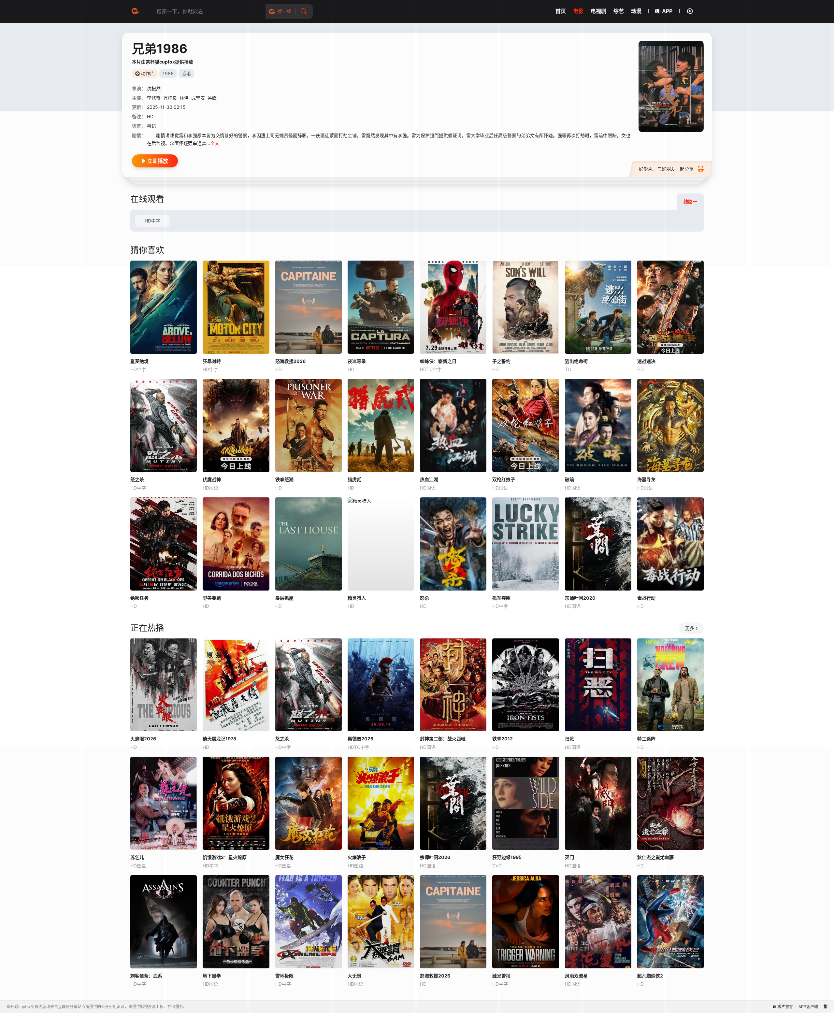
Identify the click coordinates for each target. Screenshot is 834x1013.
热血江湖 (429, 479)
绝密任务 (139, 598)
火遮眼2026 (143, 738)
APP (667, 11)
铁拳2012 (502, 738)
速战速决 (646, 361)
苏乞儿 (137, 857)
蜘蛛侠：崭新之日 (438, 361)
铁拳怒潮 (284, 479)
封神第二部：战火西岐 (443, 738)
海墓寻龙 (646, 479)
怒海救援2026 (290, 361)
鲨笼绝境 (139, 361)
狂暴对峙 (212, 361)
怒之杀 (137, 479)
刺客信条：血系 (146, 975)
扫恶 (569, 738)
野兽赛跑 (212, 598)
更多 (689, 628)
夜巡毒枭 (357, 361)
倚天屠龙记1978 (219, 738)
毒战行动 (646, 598)
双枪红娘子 (503, 479)
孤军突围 (501, 598)
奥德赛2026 (360, 738)
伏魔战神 (212, 479)
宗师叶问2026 (580, 598)
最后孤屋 (284, 598)
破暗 (569, 479)
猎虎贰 (354, 479)
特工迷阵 (646, 738)
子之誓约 (501, 361)
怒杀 (424, 598)
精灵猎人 (357, 598)
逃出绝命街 (576, 361)
